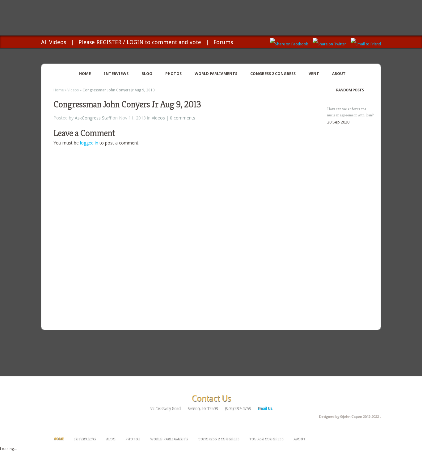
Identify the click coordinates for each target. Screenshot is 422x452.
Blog (146, 73)
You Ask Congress (266, 439)
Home (85, 73)
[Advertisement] (211, 352)
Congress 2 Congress (273, 73)
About (339, 73)
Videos (73, 90)
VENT (314, 73)
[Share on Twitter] (329, 42)
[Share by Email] (366, 42)
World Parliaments (216, 73)
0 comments (182, 118)
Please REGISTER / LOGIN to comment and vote (139, 42)
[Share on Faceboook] (289, 42)
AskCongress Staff (93, 118)
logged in (89, 143)
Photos (173, 73)
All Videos (53, 42)
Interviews (116, 73)
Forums (223, 42)
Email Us (265, 408)
